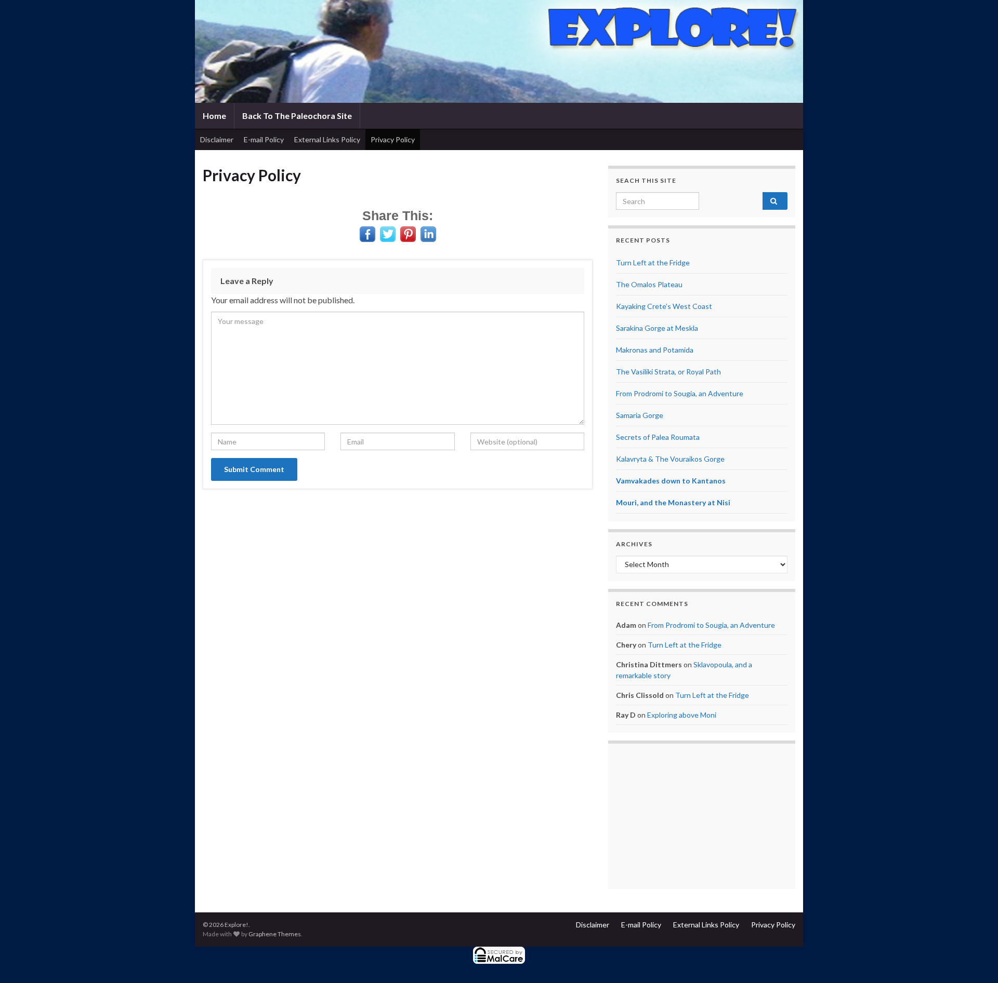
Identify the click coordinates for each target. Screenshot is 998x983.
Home (214, 115)
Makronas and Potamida (654, 349)
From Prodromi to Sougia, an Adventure (679, 393)
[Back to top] (975, 960)
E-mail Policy (264, 139)
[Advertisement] (701, 816)
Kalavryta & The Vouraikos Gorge (670, 458)
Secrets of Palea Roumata (658, 437)
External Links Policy (327, 139)
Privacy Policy (393, 139)
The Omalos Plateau (649, 284)
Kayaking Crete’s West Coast (664, 306)
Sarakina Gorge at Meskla (657, 328)
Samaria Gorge (639, 415)
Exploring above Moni (681, 714)
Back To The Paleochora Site (297, 115)
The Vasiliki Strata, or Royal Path (668, 371)
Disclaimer (216, 139)
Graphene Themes (274, 934)
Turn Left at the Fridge (653, 262)
